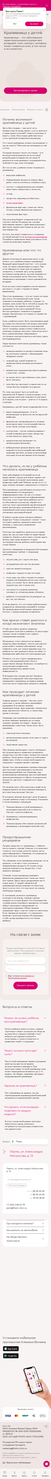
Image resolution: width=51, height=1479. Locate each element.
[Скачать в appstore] (25, 1348)
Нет (15, 24)
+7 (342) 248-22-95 (16, 1205)
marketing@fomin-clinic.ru (15, 1448)
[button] (25, 1019)
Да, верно (34, 24)
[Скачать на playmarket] (25, 1355)
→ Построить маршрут (17, 1185)
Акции (4, 1476)
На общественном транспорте (17, 1239)
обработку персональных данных (21, 977)
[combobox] (29, 1141)
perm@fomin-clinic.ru (17, 1208)
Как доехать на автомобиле (22, 1230)
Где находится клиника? (20, 1223)
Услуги (34, 1476)
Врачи (14, 1476)
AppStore (6, 6)
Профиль (45, 1476)
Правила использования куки (13, 1455)
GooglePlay (16, 6)
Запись (24, 1476)
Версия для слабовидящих (19, 1462)
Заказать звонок (25, 985)
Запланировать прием (26, 90)
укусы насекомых (14, 203)
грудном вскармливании (36, 237)
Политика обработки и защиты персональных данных (21, 1453)
